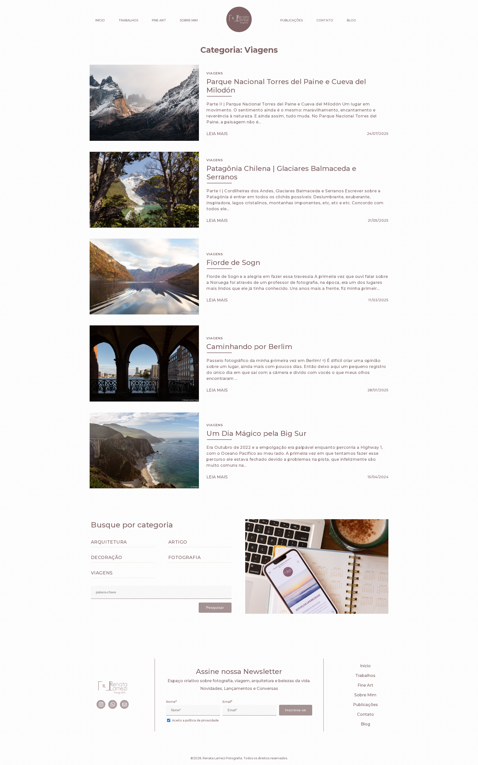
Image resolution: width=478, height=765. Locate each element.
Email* (227, 702)
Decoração (106, 557)
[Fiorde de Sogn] (144, 313)
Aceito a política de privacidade (195, 720)
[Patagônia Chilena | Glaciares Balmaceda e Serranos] (144, 226)
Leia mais (217, 133)
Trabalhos (128, 20)
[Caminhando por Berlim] (144, 400)
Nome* (171, 702)
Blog (351, 20)
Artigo (177, 542)
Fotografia (184, 557)
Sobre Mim (189, 20)
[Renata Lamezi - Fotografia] (239, 20)
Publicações (291, 20)
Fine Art (159, 20)
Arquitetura (109, 542)
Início (100, 20)
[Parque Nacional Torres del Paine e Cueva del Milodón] (144, 139)
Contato (324, 20)
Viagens (214, 73)
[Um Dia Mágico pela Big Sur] (144, 487)
